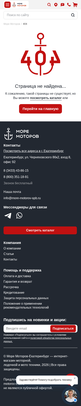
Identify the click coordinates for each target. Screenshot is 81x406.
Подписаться (63, 328)
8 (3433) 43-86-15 (16, 170)
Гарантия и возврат (18, 281)
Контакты (10, 259)
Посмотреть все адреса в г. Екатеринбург (34, 151)
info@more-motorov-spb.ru (22, 198)
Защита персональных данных (26, 298)
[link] (25, 24)
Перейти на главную (40, 109)
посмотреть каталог (46, 98)
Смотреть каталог (40, 230)
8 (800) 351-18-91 (16, 177)
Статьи (9, 254)
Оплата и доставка (17, 276)
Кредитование (14, 292)
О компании (12, 248)
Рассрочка (11, 287)
